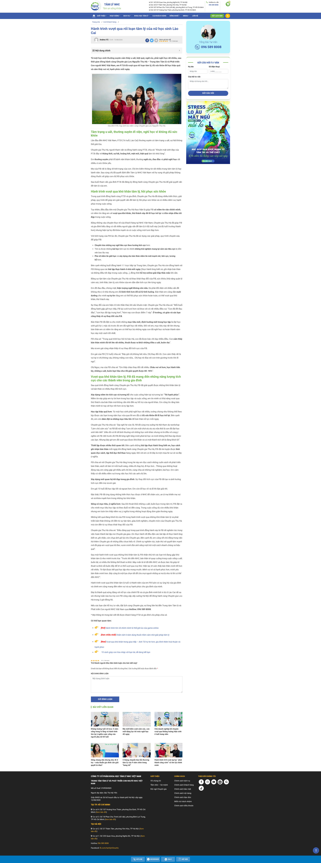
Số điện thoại (214, 67)
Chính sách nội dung (182, 793)
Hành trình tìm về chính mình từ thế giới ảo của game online (132, 628)
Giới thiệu (101, 16)
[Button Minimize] (179, 50)
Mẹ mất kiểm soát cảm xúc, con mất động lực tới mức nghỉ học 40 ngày (136, 731)
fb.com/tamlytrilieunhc (109, 848)
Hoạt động (114, 16)
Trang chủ (93, 15)
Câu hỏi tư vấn (194, 77)
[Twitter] (152, 40)
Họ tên (191, 67)
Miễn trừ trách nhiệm (183, 801)
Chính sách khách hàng (184, 785)
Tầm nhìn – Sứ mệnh (159, 785)
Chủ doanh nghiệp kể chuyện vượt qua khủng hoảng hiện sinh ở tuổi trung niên (167, 731)
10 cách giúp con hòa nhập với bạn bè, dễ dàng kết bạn (125, 652)
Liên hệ (195, 16)
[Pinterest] (156, 40)
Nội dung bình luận (99, 674)
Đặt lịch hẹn (217, 16)
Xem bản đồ (101, 812)
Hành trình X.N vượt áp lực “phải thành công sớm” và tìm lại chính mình (168, 762)
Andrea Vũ (104, 40)
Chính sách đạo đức (182, 797)
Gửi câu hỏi (208, 93)
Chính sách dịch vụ (182, 781)
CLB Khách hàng (159, 16)
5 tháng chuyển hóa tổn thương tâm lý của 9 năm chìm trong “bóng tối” (136, 762)
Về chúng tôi (155, 781)
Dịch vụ (126, 16)
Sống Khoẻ (174, 16)
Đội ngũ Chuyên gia (158, 789)
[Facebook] (147, 40)
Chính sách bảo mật (182, 789)
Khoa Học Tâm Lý (141, 16)
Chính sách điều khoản (183, 805)
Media (185, 16)
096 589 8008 (213, 5)
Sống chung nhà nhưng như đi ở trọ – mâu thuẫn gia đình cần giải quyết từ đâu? (104, 762)
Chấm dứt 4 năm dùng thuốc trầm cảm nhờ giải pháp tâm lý (142, 635)
